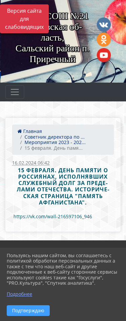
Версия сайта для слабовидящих (24, 19)
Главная (32, 131)
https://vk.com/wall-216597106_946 (52, 216)
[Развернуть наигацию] (14, 92)
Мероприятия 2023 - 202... (55, 142)
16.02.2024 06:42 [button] (31, 162)
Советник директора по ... (55, 137)
